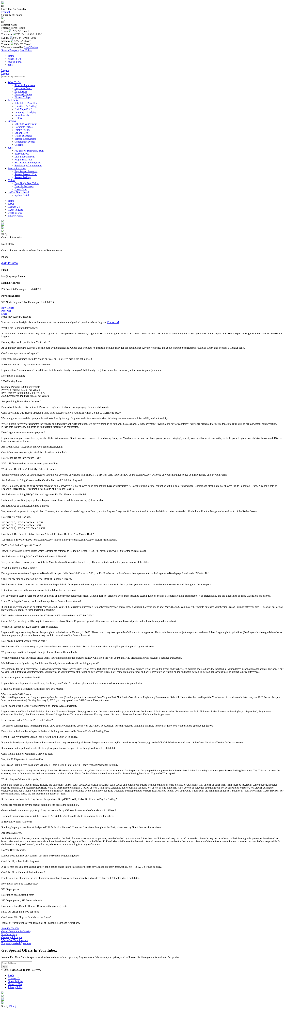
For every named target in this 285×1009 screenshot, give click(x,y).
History (18, 118)
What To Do (14, 58)
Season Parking (23, 177)
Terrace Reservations (25, 138)
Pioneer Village (23, 97)
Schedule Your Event (25, 124)
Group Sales (21, 189)
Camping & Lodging (25, 112)
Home (11, 55)
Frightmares (21, 91)
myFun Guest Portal (18, 192)
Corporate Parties (23, 126)
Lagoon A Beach (23, 88)
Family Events (22, 129)
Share (4, 313)
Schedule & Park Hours (27, 103)
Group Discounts (23, 135)
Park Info (13, 100)
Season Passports (10, 50)
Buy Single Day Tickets (27, 183)
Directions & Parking (26, 106)
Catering (19, 144)
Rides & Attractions (25, 85)
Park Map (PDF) (23, 109)
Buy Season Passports (26, 171)
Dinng (12, 1006)
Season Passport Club (26, 174)
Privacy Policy (15, 215)
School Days (21, 132)
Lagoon (5, 70)
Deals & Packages (24, 186)
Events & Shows (23, 94)
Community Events (25, 141)
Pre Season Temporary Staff (29, 150)
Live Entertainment (24, 156)
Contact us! (113, 322)
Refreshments (22, 115)
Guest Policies (15, 209)
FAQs (11, 203)
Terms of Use (15, 212)
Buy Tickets (26, 50)
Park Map (6, 310)
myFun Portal (15, 61)
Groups (12, 121)
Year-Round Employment (28, 162)
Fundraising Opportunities (28, 165)
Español (5, 12)
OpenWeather (31, 47)
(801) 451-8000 (9, 263)
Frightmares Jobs (23, 159)
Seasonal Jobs (22, 153)
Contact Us (14, 206)
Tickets (11, 180)
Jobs (10, 64)
